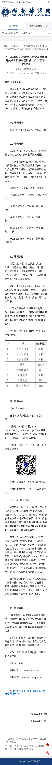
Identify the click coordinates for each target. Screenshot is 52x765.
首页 (6, 46)
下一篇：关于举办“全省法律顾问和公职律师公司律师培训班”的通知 (26, 748)
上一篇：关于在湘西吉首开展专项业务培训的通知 (25, 740)
